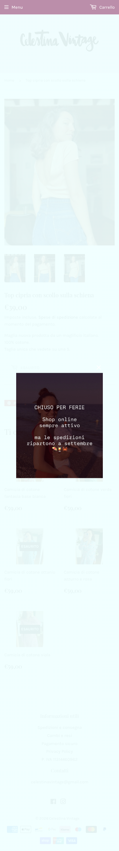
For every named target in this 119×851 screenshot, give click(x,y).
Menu (17, 7)
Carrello (106, 7)
